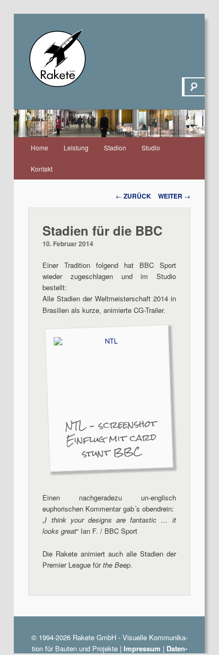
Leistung (76, 147)
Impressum (142, 648)
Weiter (174, 196)
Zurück (133, 196)
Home (39, 147)
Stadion (115, 147)
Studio (151, 147)
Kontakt (41, 168)
